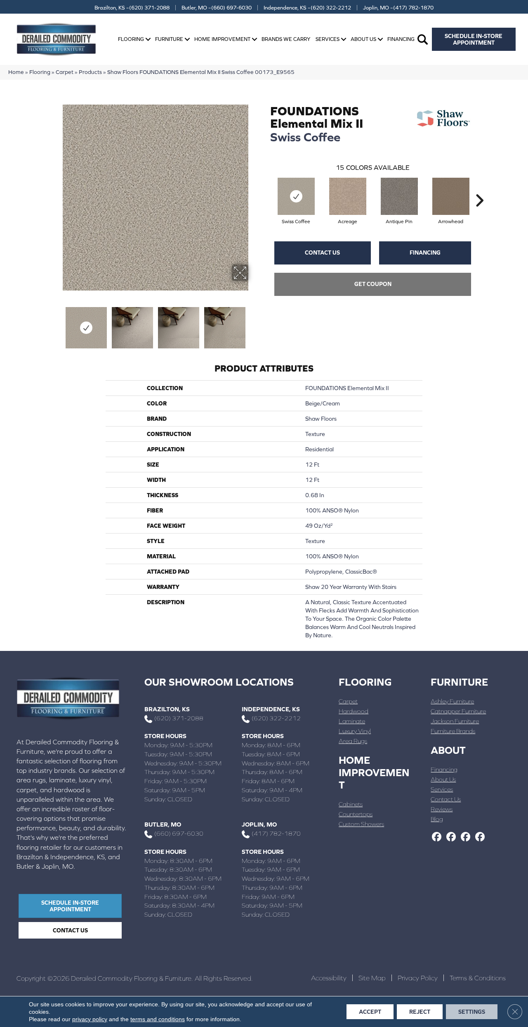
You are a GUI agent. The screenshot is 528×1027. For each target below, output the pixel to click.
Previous (57, 323)
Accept (370, 1011)
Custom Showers (361, 823)
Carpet (64, 72)
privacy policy (89, 1019)
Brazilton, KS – (132, 7)
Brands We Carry (286, 39)
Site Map (372, 978)
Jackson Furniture (455, 720)
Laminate (352, 720)
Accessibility (328, 978)
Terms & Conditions (478, 978)
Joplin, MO (259, 824)
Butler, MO (162, 824)
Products (90, 72)
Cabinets (351, 804)
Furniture (169, 39)
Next (254, 323)
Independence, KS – (307, 7)
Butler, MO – (217, 7)
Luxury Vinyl (355, 730)
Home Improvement (222, 39)
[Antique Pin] (399, 196)
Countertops (355, 813)
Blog (437, 818)
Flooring (131, 39)
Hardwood (353, 711)
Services (327, 39)
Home (16, 72)
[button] (148, 39)
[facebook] (437, 837)
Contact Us (322, 252)
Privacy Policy (418, 978)
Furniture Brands (453, 730)
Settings (471, 1011)
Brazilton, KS (167, 708)
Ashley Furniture (452, 701)
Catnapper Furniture (458, 711)
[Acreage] (347, 196)
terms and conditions (157, 1019)
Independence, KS (271, 708)
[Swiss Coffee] (296, 196)
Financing (401, 39)
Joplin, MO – (398, 7)
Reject (419, 1011)
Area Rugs (353, 740)
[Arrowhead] (450, 196)
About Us (363, 39)
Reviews (442, 809)
